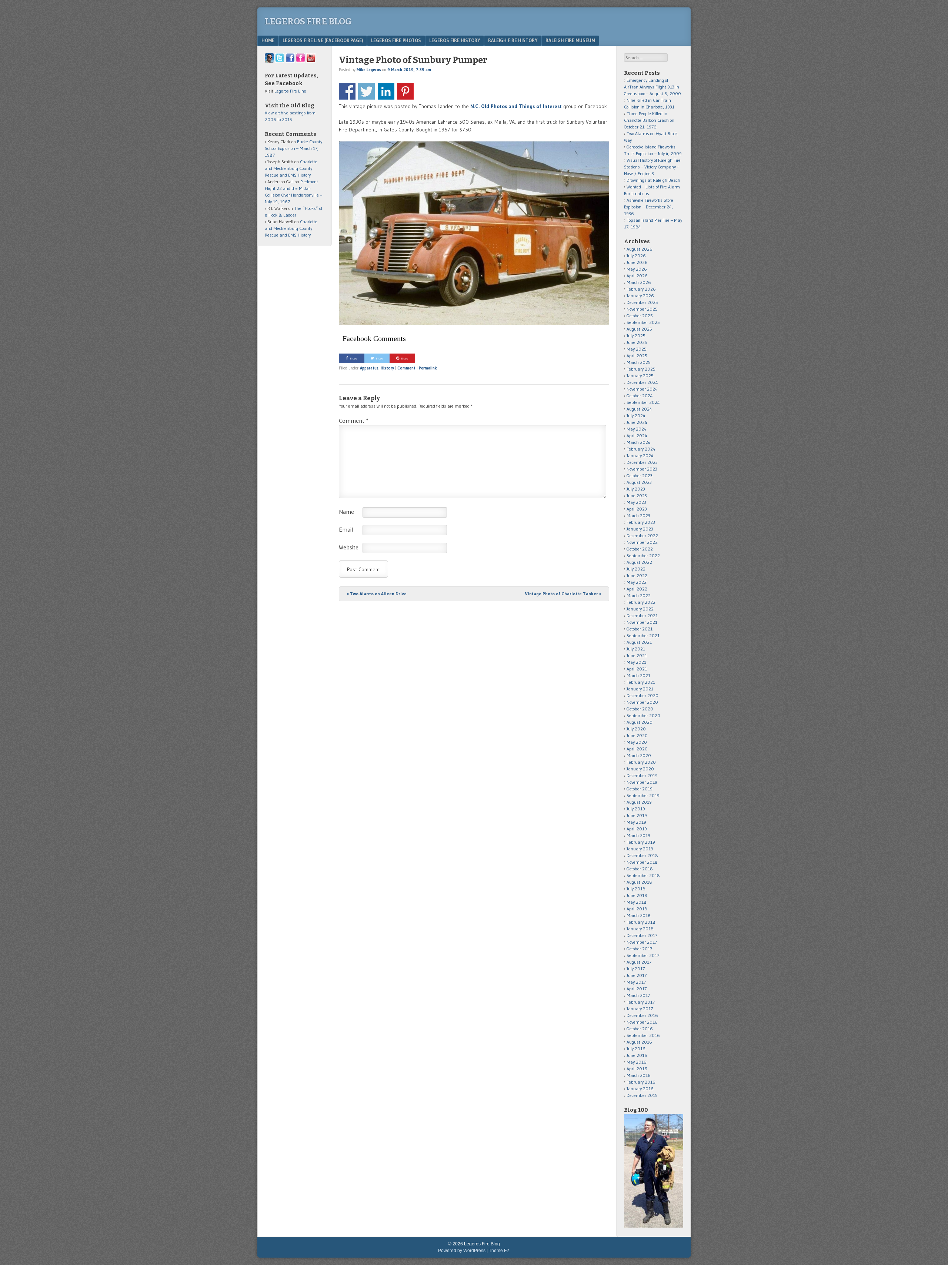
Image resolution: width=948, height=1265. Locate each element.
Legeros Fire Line (290, 91)
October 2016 (640, 1028)
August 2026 (639, 249)
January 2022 (640, 609)
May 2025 (637, 349)
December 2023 (642, 462)
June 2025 (637, 342)
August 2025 (639, 329)
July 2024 (636, 415)
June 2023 (637, 495)
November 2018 (642, 862)
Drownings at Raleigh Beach (653, 180)
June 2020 (637, 735)
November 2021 (642, 622)
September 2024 (643, 402)
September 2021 (643, 635)
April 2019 (637, 828)
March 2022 (639, 595)
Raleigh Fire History (512, 40)
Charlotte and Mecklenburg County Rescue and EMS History (291, 168)
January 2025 (640, 375)
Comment (406, 368)
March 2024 (639, 442)
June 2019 (637, 815)
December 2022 (642, 535)
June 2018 (637, 895)
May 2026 (637, 269)
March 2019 (638, 835)
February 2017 (641, 1002)
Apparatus (369, 368)
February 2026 (641, 289)
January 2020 (640, 769)
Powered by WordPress (461, 1250)
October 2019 (639, 789)
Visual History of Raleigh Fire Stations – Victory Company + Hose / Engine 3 (652, 166)
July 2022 (636, 569)
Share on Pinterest (405, 91)
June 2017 (637, 975)
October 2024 (640, 395)
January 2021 (640, 689)
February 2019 (641, 842)
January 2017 (640, 1008)
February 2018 (641, 922)
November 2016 (642, 1022)
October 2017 (639, 948)
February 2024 (641, 449)
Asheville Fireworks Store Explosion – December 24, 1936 (648, 206)
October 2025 (640, 315)
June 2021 (637, 655)
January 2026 (640, 295)
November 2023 (642, 469)
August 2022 (639, 562)
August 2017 (639, 962)
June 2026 (637, 262)
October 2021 (639, 629)
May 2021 (636, 662)
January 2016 (640, 1088)
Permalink (428, 368)
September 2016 (643, 1035)
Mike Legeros (369, 69)
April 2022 (637, 589)
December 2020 (642, 695)
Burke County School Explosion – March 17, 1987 (293, 148)
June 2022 (637, 575)
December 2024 (642, 382)
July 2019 (636, 808)
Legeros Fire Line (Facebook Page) (323, 40)
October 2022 (640, 549)
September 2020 (643, 715)
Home (267, 40)
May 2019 (636, 822)
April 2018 (637, 908)
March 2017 (638, 995)
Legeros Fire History (454, 40)
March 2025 (639, 362)
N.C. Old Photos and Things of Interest (516, 106)
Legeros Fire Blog (308, 21)
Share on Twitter (366, 91)
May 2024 (637, 429)
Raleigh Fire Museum (570, 40)
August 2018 (639, 882)
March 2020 (639, 755)
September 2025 (643, 322)
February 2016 (641, 1082)
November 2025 (642, 309)
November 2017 (642, 942)
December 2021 (642, 615)
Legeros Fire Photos (396, 40)
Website (348, 547)
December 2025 (642, 302)
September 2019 (643, 795)
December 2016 (642, 1015)
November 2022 (642, 542)
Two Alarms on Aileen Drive (377, 593)
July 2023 (636, 489)
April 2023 (637, 509)
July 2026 (636, 255)
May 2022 (637, 582)
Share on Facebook (347, 91)
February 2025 (641, 369)
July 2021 (636, 649)
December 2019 (642, 775)
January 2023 (640, 529)
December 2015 (642, 1095)
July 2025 (636, 335)
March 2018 (639, 915)
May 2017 (636, 982)
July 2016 (636, 1048)
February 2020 (641, 762)
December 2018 (642, 855)
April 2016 (637, 1068)
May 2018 (637, 902)
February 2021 (641, 682)
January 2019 (640, 848)
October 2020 (640, 709)
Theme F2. (499, 1250)
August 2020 (639, 722)
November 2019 (642, 782)
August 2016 (639, 1042)
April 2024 (637, 435)
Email (346, 529)
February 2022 (641, 602)
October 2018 (640, 868)
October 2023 (639, 475)
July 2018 (636, 888)
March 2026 (639, 282)
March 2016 (639, 1075)
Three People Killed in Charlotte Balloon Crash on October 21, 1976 (649, 120)
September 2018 (643, 875)
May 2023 (636, 502)
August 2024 (639, 409)
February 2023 (641, 522)
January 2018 (640, 928)
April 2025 (637, 355)
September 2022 (643, 555)
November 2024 (642, 389)
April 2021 (637, 669)
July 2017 (636, 968)
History (387, 368)
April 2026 (637, 275)
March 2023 (638, 515)
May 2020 (637, 742)
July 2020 (636, 729)
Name (346, 511)
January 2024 (640, 455)
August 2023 (639, 482)
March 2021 (638, 675)
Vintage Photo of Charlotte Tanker (563, 593)
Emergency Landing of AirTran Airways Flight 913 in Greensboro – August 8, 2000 (652, 86)
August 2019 (639, 802)
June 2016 (637, 1055)
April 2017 (637, 988)
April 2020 (637, 749)
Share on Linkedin (386, 91)
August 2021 (639, 642)
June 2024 (637, 422)
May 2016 (637, 1062)
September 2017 (643, 955)
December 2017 (642, 935)
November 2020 (642, 702)
